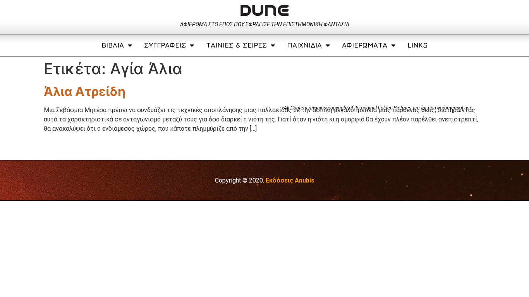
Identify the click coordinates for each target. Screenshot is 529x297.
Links (417, 45)
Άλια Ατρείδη (84, 91)
